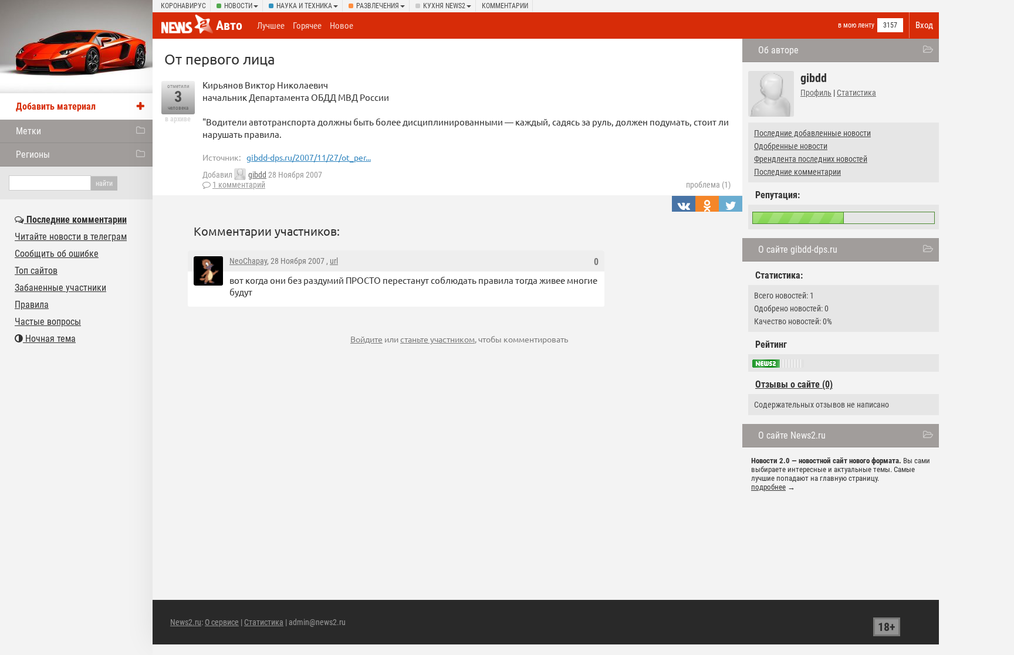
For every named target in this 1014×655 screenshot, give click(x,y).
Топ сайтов (36, 270)
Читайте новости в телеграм (71, 236)
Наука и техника (304, 6)
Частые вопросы (48, 321)
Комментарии (505, 6)
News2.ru (185, 622)
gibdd (257, 174)
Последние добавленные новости (812, 133)
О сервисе (222, 622)
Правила (32, 304)
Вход (924, 25)
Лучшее (271, 26)
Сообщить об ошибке (57, 253)
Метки (28, 131)
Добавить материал (56, 106)
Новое (341, 26)
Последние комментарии (797, 172)
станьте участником (437, 339)
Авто (229, 25)
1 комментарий (238, 184)
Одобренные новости (790, 146)
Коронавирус (183, 6)
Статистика (856, 92)
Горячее (307, 26)
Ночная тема (49, 338)
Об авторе (778, 50)
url (334, 261)
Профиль (816, 92)
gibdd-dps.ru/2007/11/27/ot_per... (308, 157)
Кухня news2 (444, 6)
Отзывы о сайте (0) (794, 384)
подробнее (768, 487)
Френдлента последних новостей (810, 159)
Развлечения (377, 6)
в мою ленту (856, 25)
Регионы (33, 154)
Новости (238, 6)
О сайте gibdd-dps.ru (797, 249)
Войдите (366, 339)
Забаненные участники (60, 287)
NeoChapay (248, 261)
